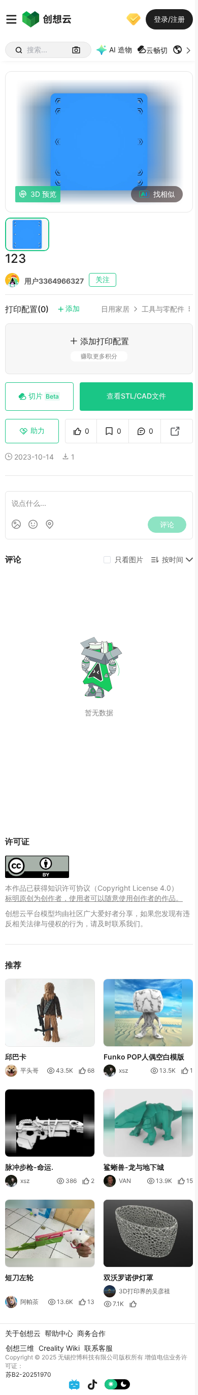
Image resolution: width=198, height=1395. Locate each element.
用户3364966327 (54, 281)
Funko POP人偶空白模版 (144, 1056)
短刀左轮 (19, 1277)
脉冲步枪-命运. (29, 1167)
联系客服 (98, 1348)
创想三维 (20, 1348)
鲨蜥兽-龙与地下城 (134, 1167)
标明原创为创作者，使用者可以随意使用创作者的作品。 (94, 898)
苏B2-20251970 (28, 1374)
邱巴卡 (15, 1056)
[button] (183, 50)
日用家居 (115, 309)
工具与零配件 (163, 309)
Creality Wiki (59, 1348)
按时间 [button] (172, 559)
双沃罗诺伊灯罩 (128, 1277)
